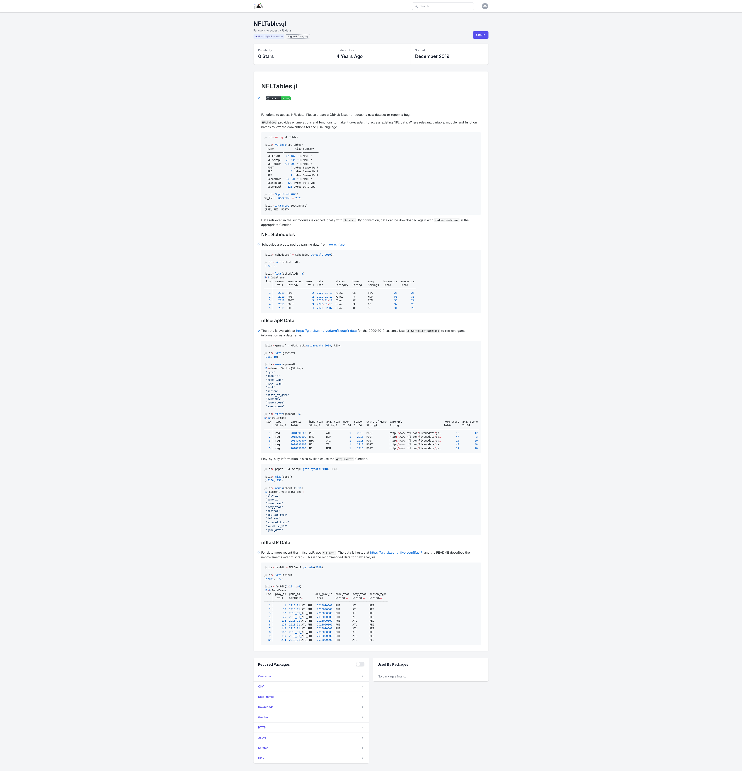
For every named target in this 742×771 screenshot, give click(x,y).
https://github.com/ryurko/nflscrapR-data (326, 331)
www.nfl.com (337, 244)
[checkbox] (360, 664)
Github (480, 35)
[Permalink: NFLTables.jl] (259, 97)
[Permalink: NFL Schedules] (259, 244)
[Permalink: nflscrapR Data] (259, 330)
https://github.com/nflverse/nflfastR (396, 552)
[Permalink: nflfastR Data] (259, 552)
